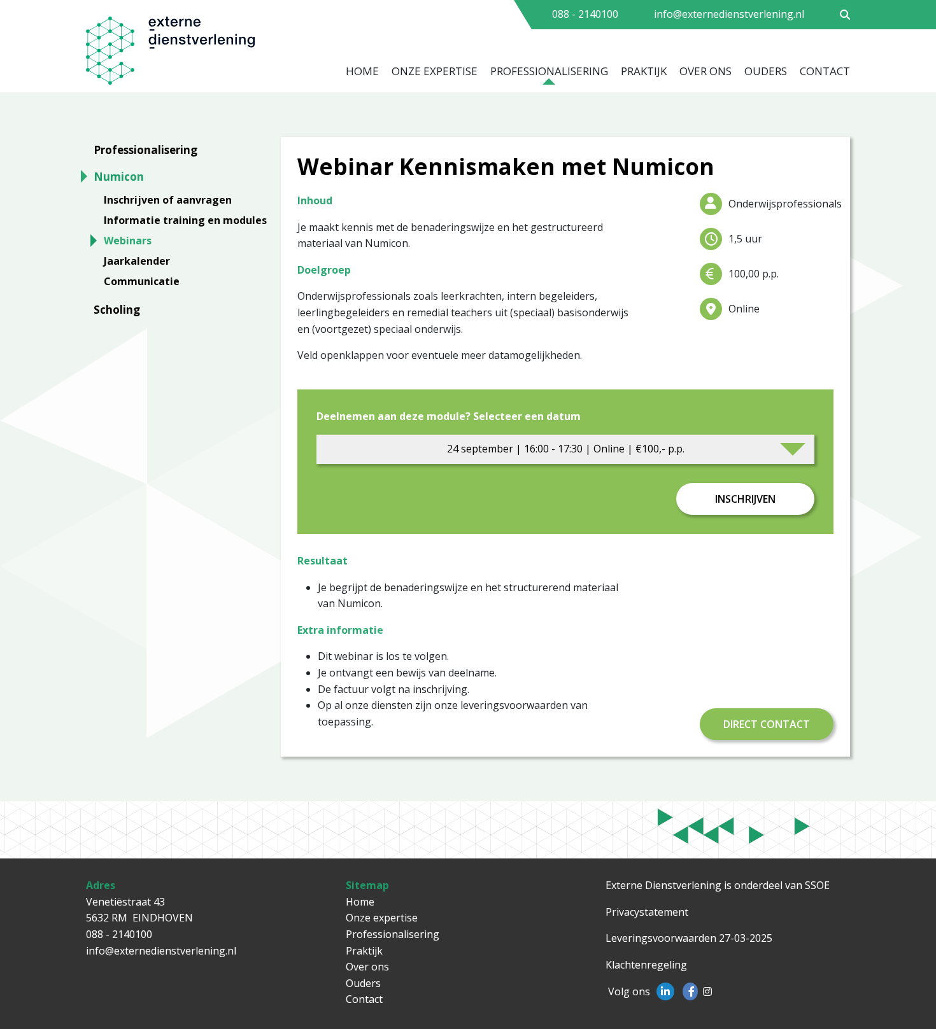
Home (362, 71)
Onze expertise (435, 71)
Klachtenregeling (646, 965)
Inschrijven (745, 499)
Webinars (128, 241)
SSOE (817, 885)
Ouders (765, 71)
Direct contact (766, 724)
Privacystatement (647, 912)
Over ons (705, 71)
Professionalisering (549, 71)
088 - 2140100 (585, 14)
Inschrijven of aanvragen (168, 200)
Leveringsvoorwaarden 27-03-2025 (689, 938)
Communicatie (142, 281)
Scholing (117, 309)
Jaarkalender (137, 261)
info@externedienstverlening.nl (729, 14)
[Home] (187, 54)
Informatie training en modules (185, 220)
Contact (825, 71)
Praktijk (644, 71)
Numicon (119, 176)
